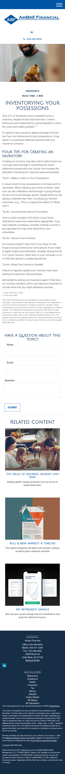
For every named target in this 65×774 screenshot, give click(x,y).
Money (32, 690)
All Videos (32, 700)
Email (10, 362)
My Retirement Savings (32, 609)
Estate (32, 681)
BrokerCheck (55, 706)
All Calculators (32, 703)
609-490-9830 (34, 39)
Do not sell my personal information (44, 740)
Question (10, 380)
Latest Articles (32, 697)
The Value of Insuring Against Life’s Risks (32, 476)
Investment (32, 678)
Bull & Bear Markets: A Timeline (32, 543)
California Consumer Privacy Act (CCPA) (20, 738)
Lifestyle (32, 693)
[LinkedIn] (32, 32)
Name (10, 344)
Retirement (32, 675)
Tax (32, 687)
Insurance (32, 684)
